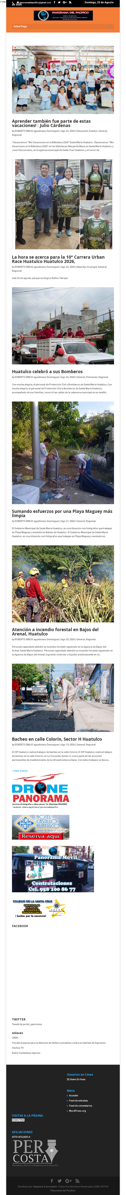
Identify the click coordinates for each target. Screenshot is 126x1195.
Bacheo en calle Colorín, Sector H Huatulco (57, 739)
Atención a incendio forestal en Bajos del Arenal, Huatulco (55, 632)
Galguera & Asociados (45, 1186)
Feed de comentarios (80, 1105)
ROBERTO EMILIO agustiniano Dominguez (37, 131)
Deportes (81, 267)
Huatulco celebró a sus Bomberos (47, 371)
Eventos (93, 131)
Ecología (92, 267)
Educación (82, 131)
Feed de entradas (78, 1100)
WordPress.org (77, 1111)
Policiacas (91, 377)
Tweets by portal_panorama (27, 1024)
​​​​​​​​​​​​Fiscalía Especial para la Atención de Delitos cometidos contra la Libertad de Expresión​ (59, 1043)
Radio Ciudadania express (26, 1053)
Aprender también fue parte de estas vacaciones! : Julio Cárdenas (51, 123)
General (102, 131)
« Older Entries (20, 771)
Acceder (73, 1095)
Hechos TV (18, 1048)
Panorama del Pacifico (63, 1190)
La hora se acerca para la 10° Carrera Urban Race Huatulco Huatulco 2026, (58, 259)
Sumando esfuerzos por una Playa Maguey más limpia (62, 513)
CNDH (15, 1037)
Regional (17, 135)
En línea (76, 1079)
